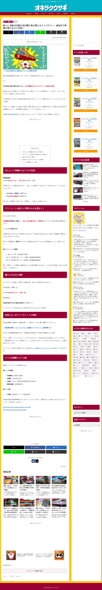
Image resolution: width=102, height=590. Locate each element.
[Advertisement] (35, 132)
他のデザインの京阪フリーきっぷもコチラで (40, 348)
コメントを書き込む (35, 571)
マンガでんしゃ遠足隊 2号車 (89, 119)
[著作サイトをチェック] (33, 461)
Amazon (85, 70)
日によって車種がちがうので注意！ (33, 152)
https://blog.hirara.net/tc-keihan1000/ (14, 410)
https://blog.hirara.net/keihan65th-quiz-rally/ (17, 407)
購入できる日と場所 (28, 157)
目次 (32, 148)
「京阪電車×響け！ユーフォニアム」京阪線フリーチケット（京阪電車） (26, 327)
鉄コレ (6, 21)
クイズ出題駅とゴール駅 (30, 162)
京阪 (16, 21)
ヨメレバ (91, 61)
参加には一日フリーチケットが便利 (33, 159)
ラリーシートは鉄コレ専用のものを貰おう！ (35, 154)
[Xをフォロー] (36, 461)
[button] (51, 32)
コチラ (82, 230)
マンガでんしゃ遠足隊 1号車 (89, 140)
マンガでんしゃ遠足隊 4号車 (89, 79)
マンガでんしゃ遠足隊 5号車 (89, 59)
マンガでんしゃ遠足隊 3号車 (89, 99)
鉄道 (12, 21)
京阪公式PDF (11, 114)
